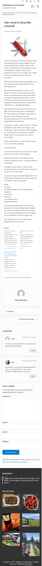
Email (5, 432)
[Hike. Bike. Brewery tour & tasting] (31, 519)
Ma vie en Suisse (16, 277)
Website (5, 441)
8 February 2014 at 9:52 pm (29, 361)
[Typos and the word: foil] (28, 239)
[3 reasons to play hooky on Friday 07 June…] (31, 544)
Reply (33, 351)
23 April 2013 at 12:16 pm (30, 337)
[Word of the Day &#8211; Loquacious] (12, 239)
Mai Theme (28, 564)
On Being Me (27, 277)
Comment (6, 396)
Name (5, 422)
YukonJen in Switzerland (13, 5)
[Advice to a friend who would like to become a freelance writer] (12, 261)
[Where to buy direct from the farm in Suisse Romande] (11, 539)
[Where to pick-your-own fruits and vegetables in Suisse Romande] (31, 502)
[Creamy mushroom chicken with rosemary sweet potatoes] (11, 500)
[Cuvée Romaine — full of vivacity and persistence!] (11, 522)
